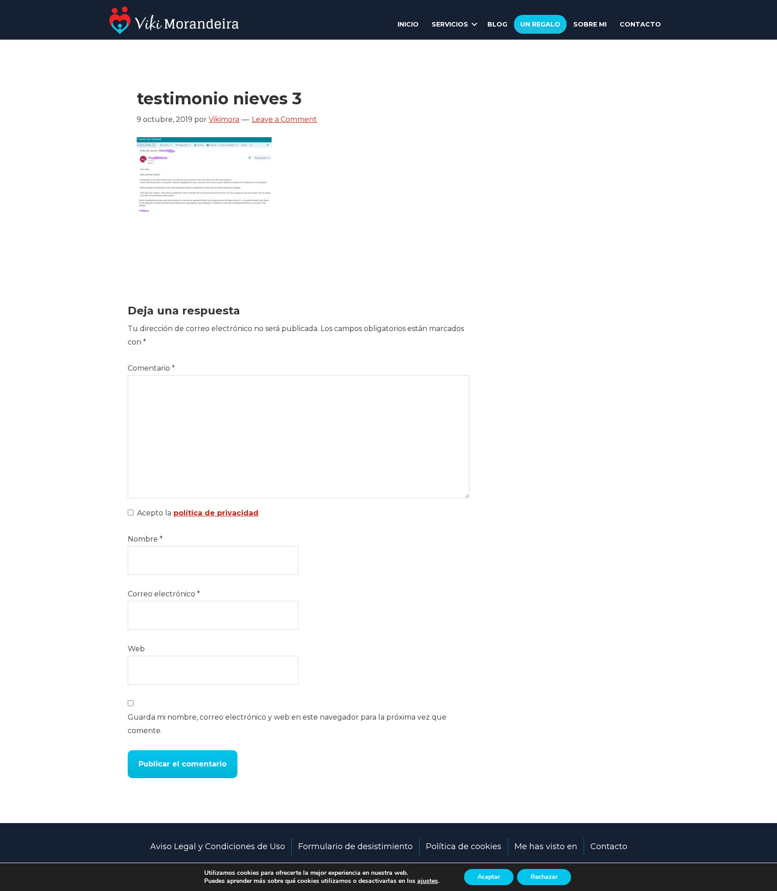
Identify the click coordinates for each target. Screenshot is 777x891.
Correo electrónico (164, 594)
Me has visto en (545, 846)
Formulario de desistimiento (355, 846)
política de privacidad (216, 513)
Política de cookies (463, 846)
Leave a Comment (284, 119)
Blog (497, 24)
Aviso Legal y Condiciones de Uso (217, 846)
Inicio (408, 24)
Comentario (151, 368)
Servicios (450, 24)
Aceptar (489, 877)
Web (136, 649)
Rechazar (544, 877)
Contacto (640, 24)
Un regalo (540, 24)
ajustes (427, 881)
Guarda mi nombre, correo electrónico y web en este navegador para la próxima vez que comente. (287, 724)
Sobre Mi (590, 24)
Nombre (145, 539)
